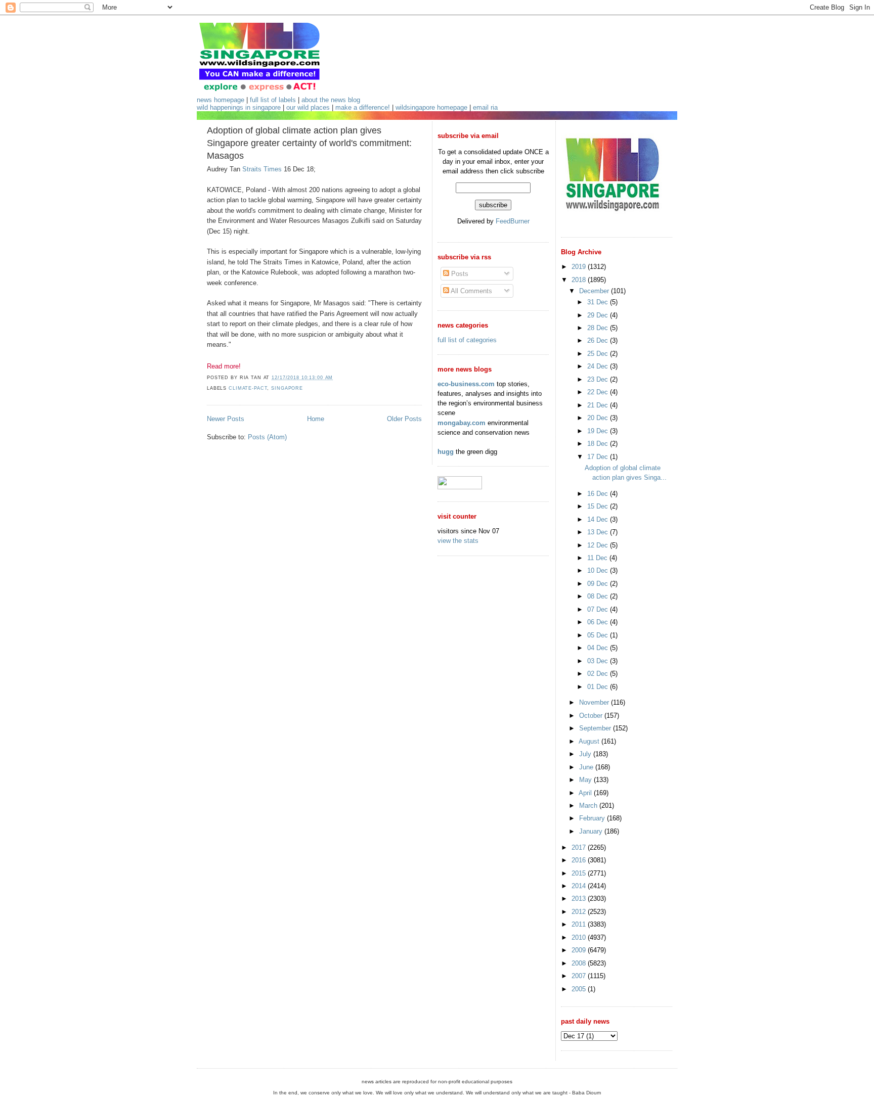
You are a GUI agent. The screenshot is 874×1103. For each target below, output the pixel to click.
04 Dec (598, 648)
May (586, 780)
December (595, 291)
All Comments (470, 291)
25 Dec (598, 353)
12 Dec (598, 545)
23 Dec (598, 379)
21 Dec (598, 405)
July (586, 754)
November (595, 702)
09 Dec (598, 583)
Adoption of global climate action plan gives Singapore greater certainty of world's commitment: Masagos (309, 143)
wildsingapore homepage (431, 107)
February (593, 818)
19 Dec (598, 431)
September (596, 728)
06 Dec (598, 622)
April (586, 793)
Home (315, 419)
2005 (580, 989)
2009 (580, 950)
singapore (287, 388)
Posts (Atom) (267, 437)
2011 (580, 924)
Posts (458, 274)
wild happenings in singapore (239, 107)
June (587, 767)
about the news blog (330, 100)
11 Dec (598, 558)
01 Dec (598, 687)
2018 (580, 280)
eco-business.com (466, 384)
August (590, 741)
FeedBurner (513, 221)
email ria (485, 107)
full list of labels (273, 100)
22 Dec (598, 392)
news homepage (220, 100)
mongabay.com (462, 423)
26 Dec (598, 340)
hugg (446, 451)
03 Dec (598, 661)
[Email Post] (336, 377)
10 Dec (598, 570)
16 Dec (598, 493)
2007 (580, 976)
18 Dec (598, 443)
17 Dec (598, 457)
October (591, 715)
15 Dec (598, 506)
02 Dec (598, 673)
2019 (580, 266)
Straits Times (262, 169)
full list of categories (467, 340)
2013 (580, 898)
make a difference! (362, 107)
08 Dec (598, 596)
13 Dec (598, 532)
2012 (580, 911)
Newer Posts (225, 419)
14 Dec (598, 519)
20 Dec (598, 418)
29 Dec (598, 315)
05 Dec (598, 635)
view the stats (458, 540)
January (591, 831)
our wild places (308, 107)
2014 (580, 886)
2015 (580, 873)
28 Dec (598, 328)
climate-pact (248, 388)
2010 (580, 937)
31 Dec (598, 302)
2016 (580, 860)
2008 (580, 963)
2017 (580, 847)
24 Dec (598, 366)
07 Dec (598, 609)
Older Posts (404, 419)
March (589, 805)
